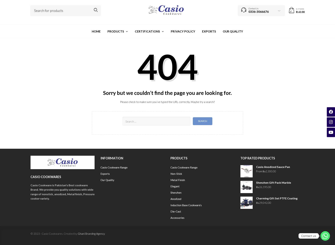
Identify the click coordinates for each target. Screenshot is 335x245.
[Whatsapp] (325, 236)
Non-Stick (176, 173)
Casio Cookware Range (114, 167)
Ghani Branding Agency (91, 233)
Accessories (177, 217)
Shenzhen (175, 192)
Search (95, 10)
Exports (105, 173)
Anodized (175, 198)
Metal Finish (177, 180)
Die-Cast (175, 211)
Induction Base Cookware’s (186, 205)
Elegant (175, 186)
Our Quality (107, 180)
